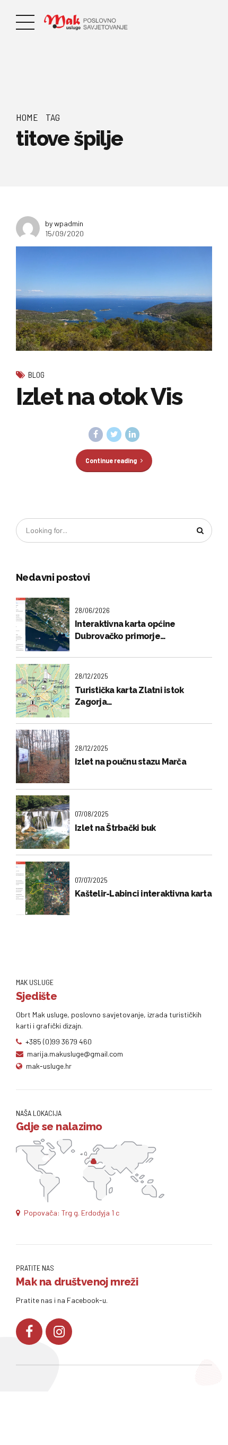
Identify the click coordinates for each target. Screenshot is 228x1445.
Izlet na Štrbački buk (115, 828)
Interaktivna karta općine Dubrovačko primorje (125, 630)
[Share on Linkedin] (132, 434)
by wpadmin (64, 223)
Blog (36, 374)
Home (27, 117)
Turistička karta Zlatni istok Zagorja (129, 696)
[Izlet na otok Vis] (114, 298)
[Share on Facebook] (96, 434)
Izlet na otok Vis (99, 397)
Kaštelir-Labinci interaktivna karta (143, 894)
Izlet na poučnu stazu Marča (130, 762)
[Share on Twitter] (114, 434)
